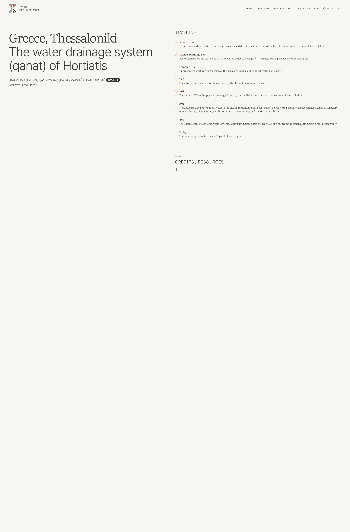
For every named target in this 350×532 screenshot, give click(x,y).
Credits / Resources (22, 85)
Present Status (94, 79)
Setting (32, 79)
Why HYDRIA (304, 8)
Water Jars (279, 8)
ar (337, 8)
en (328, 8)
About (291, 8)
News (317, 8)
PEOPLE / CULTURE (70, 79)
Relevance (16, 79)
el (333, 8)
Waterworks (48, 79)
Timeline (113, 79)
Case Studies (262, 8)
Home (249, 8)
